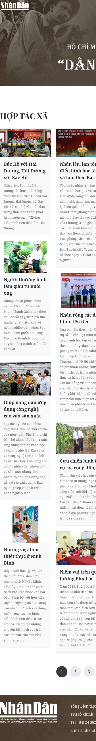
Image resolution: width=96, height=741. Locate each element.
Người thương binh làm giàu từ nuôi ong (25, 286)
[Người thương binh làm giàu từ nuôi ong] (25, 257)
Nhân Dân (14, 6)
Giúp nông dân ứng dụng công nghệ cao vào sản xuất (25, 409)
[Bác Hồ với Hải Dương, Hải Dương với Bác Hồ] (25, 143)
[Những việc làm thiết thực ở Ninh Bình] (25, 524)
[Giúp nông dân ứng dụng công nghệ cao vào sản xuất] (25, 378)
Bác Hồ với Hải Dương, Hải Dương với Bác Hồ (25, 170)
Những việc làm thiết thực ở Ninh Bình (23, 556)
